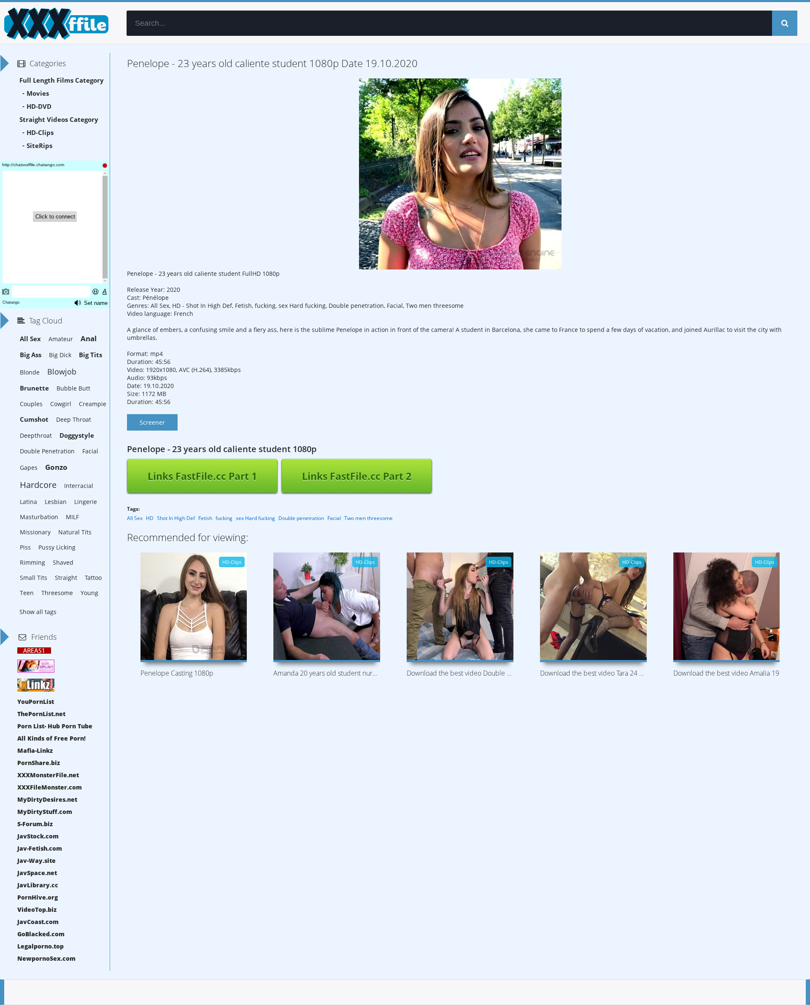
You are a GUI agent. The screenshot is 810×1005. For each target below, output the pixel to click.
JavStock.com (38, 836)
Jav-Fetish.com (39, 848)
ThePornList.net (41, 714)
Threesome (57, 593)
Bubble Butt (73, 388)
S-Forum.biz (35, 824)
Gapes (29, 467)
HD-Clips (40, 132)
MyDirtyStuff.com (44, 812)
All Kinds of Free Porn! (51, 738)
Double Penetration (47, 451)
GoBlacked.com (41, 934)
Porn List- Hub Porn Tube (54, 726)
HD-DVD (39, 106)
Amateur (61, 339)
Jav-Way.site (36, 861)
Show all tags (38, 612)
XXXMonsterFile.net (48, 775)
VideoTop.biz (37, 909)
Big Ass (30, 354)
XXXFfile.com (55, 23)
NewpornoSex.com (46, 958)
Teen (27, 593)
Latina (28, 502)
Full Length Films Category (61, 80)
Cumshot (34, 419)
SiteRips (39, 145)
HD (150, 518)
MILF (72, 517)
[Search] (784, 23)
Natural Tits (75, 532)
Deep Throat (73, 419)
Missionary (35, 532)
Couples (31, 404)
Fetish (205, 518)
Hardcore (38, 484)
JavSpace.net (37, 873)
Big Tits (90, 354)
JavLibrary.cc (37, 885)
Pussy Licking (57, 547)
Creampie (92, 404)
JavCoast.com (38, 922)
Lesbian (56, 502)
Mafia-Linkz (35, 750)
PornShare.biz (38, 763)
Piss (25, 547)
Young (89, 593)
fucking (224, 518)
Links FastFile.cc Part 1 (202, 476)
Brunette (34, 388)
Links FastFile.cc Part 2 (356, 476)
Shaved (63, 562)
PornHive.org (37, 897)
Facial (334, 518)
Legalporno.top (40, 946)
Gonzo (56, 467)
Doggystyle (76, 435)
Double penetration (301, 518)
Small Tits (33, 578)
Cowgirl (60, 404)
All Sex (135, 518)
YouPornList (35, 702)
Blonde (30, 372)
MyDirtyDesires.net (47, 799)
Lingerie (85, 502)
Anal (89, 338)
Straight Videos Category (58, 119)
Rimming (32, 562)
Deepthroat (36, 435)
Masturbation (39, 517)
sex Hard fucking (255, 518)
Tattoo (93, 578)
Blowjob (61, 371)
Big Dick (60, 355)
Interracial (78, 486)
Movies (38, 93)
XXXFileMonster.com (49, 787)
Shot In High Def (176, 518)
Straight (66, 578)
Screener (152, 422)
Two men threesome (368, 518)
